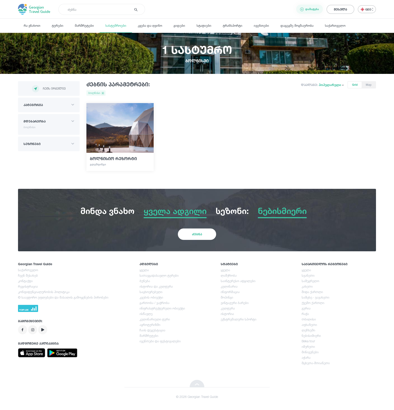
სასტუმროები (115, 25)
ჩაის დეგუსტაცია (152, 330)
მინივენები (310, 352)
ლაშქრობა (229, 275)
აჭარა (306, 357)
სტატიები (204, 25)
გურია (306, 308)
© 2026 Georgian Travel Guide (197, 397)
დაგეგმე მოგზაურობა (297, 25)
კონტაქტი (25, 281)
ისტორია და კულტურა (156, 286)
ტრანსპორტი (232, 25)
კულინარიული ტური (155, 319)
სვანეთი (308, 275)
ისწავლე (146, 314)
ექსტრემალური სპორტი (238, 319)
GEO (368, 9)
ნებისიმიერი (311, 335)
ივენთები (261, 25)
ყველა (144, 270)
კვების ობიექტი (151, 297)
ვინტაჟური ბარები (235, 303)
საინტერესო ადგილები (238, 281)
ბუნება (145, 281)
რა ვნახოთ (32, 25)
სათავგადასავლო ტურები (159, 275)
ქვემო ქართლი (313, 303)
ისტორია (227, 314)
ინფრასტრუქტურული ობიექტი (162, 308)
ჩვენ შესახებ (28, 275)
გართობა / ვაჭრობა (154, 303)
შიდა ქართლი (312, 292)
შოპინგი (227, 297)
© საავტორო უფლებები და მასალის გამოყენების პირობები (63, 297)
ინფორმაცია (230, 292)
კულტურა (228, 308)
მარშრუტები (84, 25)
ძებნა (197, 234)
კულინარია (229, 286)
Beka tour (308, 341)
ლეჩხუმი (308, 330)
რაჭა (305, 314)
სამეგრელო (310, 281)
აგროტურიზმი (150, 325)
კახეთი (307, 286)
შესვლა (340, 9)
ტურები (57, 25)
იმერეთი (308, 346)
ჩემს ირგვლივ (54, 88)
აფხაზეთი (309, 325)
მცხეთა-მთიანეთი (316, 363)
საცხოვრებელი (151, 292)
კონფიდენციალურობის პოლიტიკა (44, 292)
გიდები (179, 25)
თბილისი (309, 319)
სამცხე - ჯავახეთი (315, 297)
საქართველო (335, 25)
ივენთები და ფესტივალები (160, 341)
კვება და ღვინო (150, 25)
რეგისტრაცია (28, 286)
